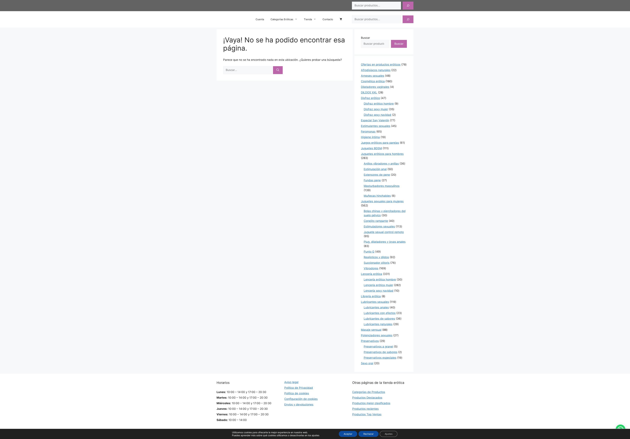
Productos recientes (365, 408)
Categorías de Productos (368, 392)
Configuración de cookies (301, 399)
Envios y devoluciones (298, 404)
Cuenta (260, 19)
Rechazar (368, 433)
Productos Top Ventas (366, 414)
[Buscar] (408, 6)
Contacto (328, 19)
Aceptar (348, 433)
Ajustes (388, 433)
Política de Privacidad (298, 387)
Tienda (308, 19)
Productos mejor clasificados (371, 403)
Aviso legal (291, 382)
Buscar (365, 37)
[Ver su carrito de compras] (342, 19)
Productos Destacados (367, 397)
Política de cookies (296, 393)
